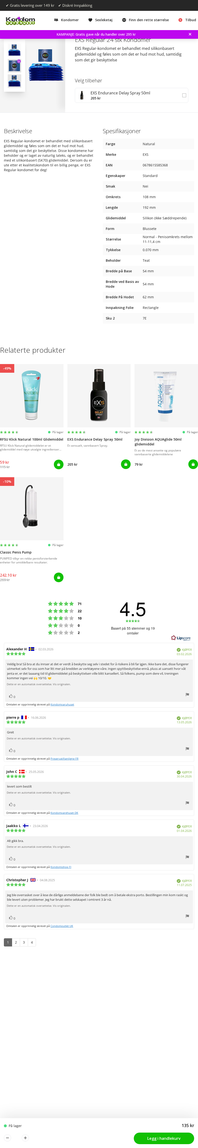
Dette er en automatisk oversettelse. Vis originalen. (39, 684)
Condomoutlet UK (61, 926)
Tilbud (190, 20)
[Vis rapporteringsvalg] (187, 695)
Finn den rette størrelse (149, 20)
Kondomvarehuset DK (64, 813)
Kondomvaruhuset (62, 704)
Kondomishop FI (60, 867)
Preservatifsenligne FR (64, 758)
